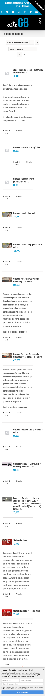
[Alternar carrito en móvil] (40, 23)
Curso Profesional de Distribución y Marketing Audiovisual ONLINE (26, 465)
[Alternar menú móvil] (40, 18)
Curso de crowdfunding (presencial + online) (27, 246)
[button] (23, 670)
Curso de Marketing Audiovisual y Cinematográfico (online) (26, 280)
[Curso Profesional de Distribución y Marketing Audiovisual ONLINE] (7, 464)
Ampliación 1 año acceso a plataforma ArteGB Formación (28, 71)
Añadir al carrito (7, 132)
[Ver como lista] (24, 54)
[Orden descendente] (37, 42)
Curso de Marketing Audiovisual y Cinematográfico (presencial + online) (27, 355)
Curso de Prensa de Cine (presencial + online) (28, 431)
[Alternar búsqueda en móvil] (40, 21)
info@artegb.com (22, 5)
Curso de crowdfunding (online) (25, 212)
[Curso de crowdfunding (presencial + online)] (7, 245)
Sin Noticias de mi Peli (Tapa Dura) (26, 610)
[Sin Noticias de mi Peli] (7, 542)
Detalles (20, 131)
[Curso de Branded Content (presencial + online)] (7, 182)
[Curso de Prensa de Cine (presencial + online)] (7, 433)
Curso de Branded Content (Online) (26, 147)
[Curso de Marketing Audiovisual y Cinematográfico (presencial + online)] (7, 355)
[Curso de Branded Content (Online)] (7, 150)
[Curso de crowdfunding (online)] (7, 214)
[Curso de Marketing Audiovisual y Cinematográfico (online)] (7, 279)
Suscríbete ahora (22, 692)
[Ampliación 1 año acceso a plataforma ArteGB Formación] (7, 73)
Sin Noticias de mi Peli (21, 540)
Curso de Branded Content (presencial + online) (23, 180)
